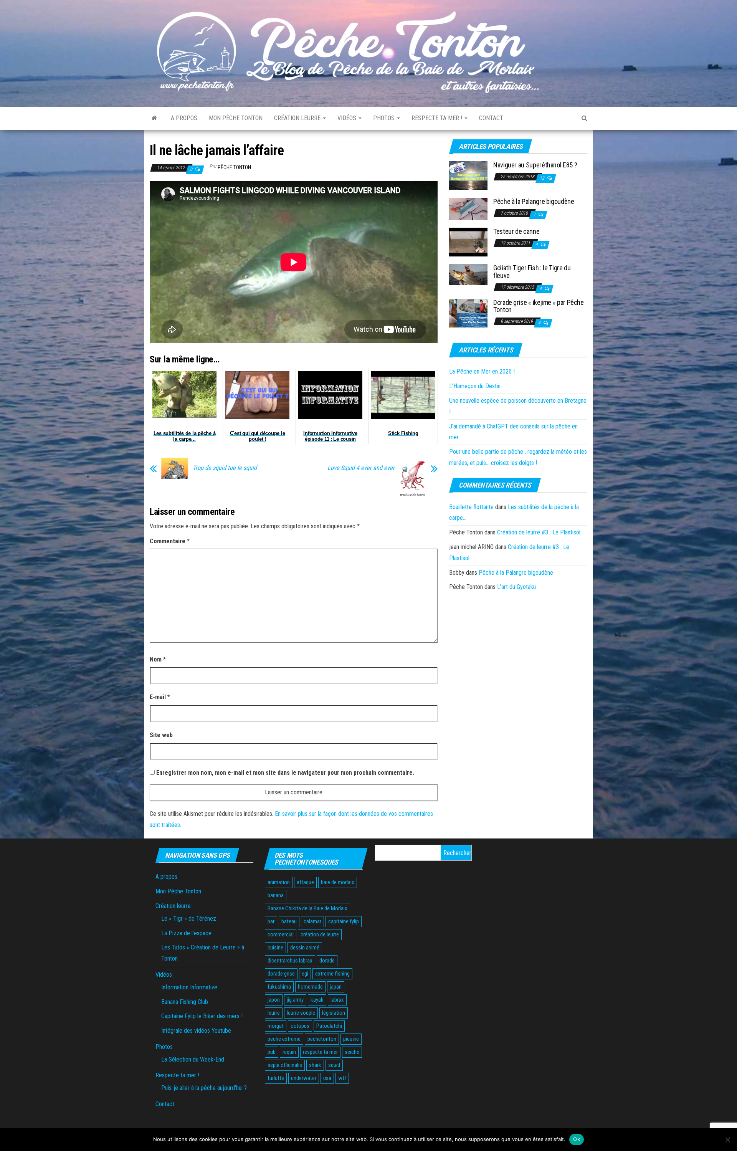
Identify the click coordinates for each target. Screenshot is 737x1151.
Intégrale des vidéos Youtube (196, 1030)
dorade (327, 960)
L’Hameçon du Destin (475, 386)
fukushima (279, 986)
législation (333, 1012)
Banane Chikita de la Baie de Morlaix (307, 908)
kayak (317, 999)
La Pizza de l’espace (186, 933)
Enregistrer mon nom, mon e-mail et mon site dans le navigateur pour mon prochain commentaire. (285, 772)
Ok (576, 1139)
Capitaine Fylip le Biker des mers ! (202, 1016)
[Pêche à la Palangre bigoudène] (468, 208)
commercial (281, 934)
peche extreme (284, 1038)
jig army (295, 999)
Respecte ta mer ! (437, 118)
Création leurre (298, 118)
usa (327, 1078)
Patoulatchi (329, 1025)
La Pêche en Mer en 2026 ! (482, 371)
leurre (274, 1012)
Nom (158, 659)
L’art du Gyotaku (516, 586)
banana (276, 895)
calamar (312, 921)
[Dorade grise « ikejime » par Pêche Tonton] (468, 312)
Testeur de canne (516, 231)
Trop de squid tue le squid (225, 468)
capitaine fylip (343, 921)
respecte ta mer (320, 1051)
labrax (337, 999)
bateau (289, 921)
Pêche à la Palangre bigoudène (533, 201)
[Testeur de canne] (468, 241)
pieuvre (351, 1038)
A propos (184, 118)
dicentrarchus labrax (290, 960)
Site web (161, 735)
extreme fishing (332, 973)
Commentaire (170, 541)
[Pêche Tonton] (154, 118)
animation (279, 882)
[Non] (727, 1139)
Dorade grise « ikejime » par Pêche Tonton (538, 306)
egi (305, 973)
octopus (300, 1025)
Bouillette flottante (471, 507)
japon (274, 999)
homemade (310, 986)
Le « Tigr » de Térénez (188, 918)
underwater (303, 1078)
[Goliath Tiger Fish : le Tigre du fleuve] (468, 274)
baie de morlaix (337, 882)
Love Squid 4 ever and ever (361, 468)
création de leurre (320, 934)
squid (334, 1065)
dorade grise (281, 973)
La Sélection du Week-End (192, 1059)
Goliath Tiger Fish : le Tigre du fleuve (531, 271)
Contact (491, 118)
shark (315, 1065)
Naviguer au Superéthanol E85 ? (535, 165)
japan (336, 986)
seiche (352, 1051)
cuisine (275, 947)
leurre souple (301, 1012)
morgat (276, 1025)
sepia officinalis (285, 1065)
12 (542, 178)
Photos (384, 118)
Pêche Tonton (234, 167)
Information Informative (189, 987)
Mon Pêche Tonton (236, 118)
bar (271, 921)
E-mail (160, 697)
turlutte (276, 1078)
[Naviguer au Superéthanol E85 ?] (468, 175)
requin (289, 1051)
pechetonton (321, 1038)
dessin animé (304, 947)
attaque (305, 882)
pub (272, 1051)
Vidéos (347, 118)
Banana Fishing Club (184, 1001)
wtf (342, 1078)
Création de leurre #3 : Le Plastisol (538, 532)
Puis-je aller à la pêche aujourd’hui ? (204, 1087)
